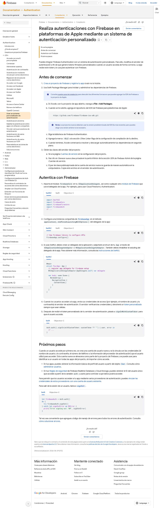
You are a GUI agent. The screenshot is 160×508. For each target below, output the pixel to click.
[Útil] (139, 22)
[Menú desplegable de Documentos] (55, 3)
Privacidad (50, 503)
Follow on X (78, 473)
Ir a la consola (141, 3)
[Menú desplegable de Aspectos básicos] (40, 15)
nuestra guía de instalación (68, 94)
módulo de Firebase (130, 184)
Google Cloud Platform (101, 493)
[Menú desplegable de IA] (50, 15)
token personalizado (133, 304)
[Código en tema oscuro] (139, 113)
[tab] (49, 193)
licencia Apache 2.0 (50, 444)
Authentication (32, 10)
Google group (119, 473)
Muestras (37, 473)
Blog (130, 3)
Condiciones (39, 503)
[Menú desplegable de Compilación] (37, 3)
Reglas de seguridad (58, 371)
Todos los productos (122, 493)
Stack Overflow (119, 469)
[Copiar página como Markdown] (106, 40)
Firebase (42, 22)
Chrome (74, 493)
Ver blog (77, 465)
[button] (14, 36)
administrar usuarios (52, 367)
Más (61, 3)
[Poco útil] (142, 22)
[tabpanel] (94, 206)
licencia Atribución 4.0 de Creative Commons (106, 442)
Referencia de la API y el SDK (44, 469)
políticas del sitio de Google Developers (103, 444)
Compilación (29, 3)
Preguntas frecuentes (122, 484)
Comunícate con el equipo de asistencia (128, 465)
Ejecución (76, 15)
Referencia (92, 15)
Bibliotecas (38, 476)
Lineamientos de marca (122, 480)
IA (46, 15)
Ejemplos (104, 15)
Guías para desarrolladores (44, 465)
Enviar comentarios (133, 28)
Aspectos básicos (30, 15)
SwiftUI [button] (48, 193)
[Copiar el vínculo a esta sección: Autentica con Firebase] (80, 177)
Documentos (47, 3)
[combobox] (89, 3)
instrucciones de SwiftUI (109, 250)
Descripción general (11, 15)
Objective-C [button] (69, 193)
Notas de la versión (121, 476)
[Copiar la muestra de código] (142, 113)
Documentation (11, 10)
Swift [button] (58, 193)
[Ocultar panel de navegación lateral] (28, 503)
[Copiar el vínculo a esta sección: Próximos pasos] (68, 344)
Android (64, 493)
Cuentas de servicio (69, 154)
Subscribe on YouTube (82, 476)
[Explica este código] (135, 113)
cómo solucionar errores (49, 421)
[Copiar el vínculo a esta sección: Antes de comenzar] (74, 77)
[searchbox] (16, 23)
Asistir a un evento (81, 480)
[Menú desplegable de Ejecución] (83, 15)
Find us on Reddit (80, 469)
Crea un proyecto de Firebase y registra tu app (64, 83)
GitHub (37, 480)
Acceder (153, 3)
